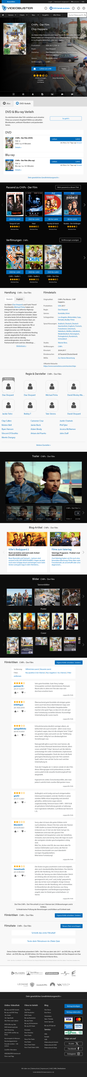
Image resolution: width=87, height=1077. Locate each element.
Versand (79, 143)
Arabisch (61, 323)
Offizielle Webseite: (51, 363)
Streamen (73, 8)
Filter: (16, 673)
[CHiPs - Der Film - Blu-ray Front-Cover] (56, 645)
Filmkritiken (48, 1016)
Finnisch (78, 326)
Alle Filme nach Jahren (11, 1021)
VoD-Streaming (9, 1030)
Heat (33, 223)
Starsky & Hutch (53, 223)
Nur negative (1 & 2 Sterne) (56, 673)
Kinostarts (27, 1030)
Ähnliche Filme (15, 229)
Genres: (34, 58)
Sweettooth (19, 869)
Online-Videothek (11, 1005)
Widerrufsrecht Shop (50, 1047)
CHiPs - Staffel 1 (14, 276)
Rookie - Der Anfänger (72, 223)
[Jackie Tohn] (8, 405)
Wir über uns (25, 1068)
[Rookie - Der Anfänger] (72, 204)
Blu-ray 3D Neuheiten (31, 1023)
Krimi (55, 58)
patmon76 (18, 686)
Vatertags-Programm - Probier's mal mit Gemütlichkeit (67, 554)
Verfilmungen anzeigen (70, 240)
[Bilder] (52, 94)
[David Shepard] (73, 405)
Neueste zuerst (45, 669)
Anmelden (11, 2)
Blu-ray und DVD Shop (11, 1012)
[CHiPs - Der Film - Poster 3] (43, 621)
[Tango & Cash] (15, 204)
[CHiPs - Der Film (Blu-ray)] (9, 165)
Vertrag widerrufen (73, 1012)
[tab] (6, 103)
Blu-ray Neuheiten (30, 1018)
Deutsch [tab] (9, 299)
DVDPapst (18, 704)
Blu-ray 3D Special (49, 1025)
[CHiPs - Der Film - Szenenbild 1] (19, 597)
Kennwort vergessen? (61, 2)
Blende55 (18, 824)
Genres (10, 15)
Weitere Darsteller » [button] (43, 445)
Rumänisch (73, 336)
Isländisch (76, 331)
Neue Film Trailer (29, 1039)
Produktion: (35, 45)
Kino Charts (27, 1035)
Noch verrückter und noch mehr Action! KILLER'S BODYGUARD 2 (24, 554)
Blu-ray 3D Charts (29, 1026)
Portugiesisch (63, 336)
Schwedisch (62, 339)
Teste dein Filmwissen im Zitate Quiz (43, 941)
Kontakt (46, 1037)
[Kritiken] (62, 94)
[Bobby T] (30, 405)
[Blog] (42, 94)
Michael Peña (61, 52)
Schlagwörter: (49, 317)
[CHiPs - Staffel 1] (15, 257)
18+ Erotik (7, 1015)
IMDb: (46, 358)
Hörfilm (69, 331)
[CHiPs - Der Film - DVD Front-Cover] (13, 645)
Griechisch (71, 329)
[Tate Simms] (52, 405)
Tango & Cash (15, 223)
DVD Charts (27, 1015)
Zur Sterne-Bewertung (66, 358)
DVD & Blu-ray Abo (10, 1024)
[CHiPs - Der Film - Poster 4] (58, 621)
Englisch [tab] (19, 299)
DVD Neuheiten (29, 1012)
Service (47, 1029)
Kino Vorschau (28, 1032)
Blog (83, 8)
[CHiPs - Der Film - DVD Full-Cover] (41, 645)
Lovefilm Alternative (10, 1050)
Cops (79, 317)
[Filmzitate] (72, 94)
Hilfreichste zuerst (32, 669)
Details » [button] (18, 147)
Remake (61, 320)
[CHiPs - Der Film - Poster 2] (29, 621)
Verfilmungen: (36, 62)
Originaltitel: (48, 299)
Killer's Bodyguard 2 (19, 549)
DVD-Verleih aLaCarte (61, 8)
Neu (33, 15)
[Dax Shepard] (30, 386)
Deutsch (68, 323)
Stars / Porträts (48, 1019)
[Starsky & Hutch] (53, 204)
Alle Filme (56, 15)
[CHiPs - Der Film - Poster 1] (15, 621)
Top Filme (27, 1010)
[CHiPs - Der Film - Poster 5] (72, 621)
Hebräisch (61, 331)
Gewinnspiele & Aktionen (12, 1038)
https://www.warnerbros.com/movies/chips (60, 366)
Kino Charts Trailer (29, 1045)
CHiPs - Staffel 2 (34, 276)
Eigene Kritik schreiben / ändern (69, 662)
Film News (47, 1010)
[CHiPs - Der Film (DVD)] (9, 142)
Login (50, 2)
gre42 (16, 796)
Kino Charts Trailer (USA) (31, 1047)
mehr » (61, 40)
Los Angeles (62, 317)
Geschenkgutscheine (10, 1041)
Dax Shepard (51, 49)
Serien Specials (48, 1022)
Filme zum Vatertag (61, 549)
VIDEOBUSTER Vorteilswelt (12, 1053)
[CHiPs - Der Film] (14, 39)
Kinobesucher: (49, 354)
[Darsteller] (33, 94)
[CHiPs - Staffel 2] (34, 257)
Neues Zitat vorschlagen (71, 926)
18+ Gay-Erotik (8, 1018)
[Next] (84, 205)
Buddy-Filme (70, 320)
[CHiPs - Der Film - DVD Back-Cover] (27, 645)
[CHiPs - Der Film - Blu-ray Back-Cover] (70, 645)
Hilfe (45, 1034)
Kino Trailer (27, 1042)
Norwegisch (74, 334)
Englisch (71, 326)
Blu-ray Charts (28, 1021)
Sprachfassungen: (50, 323)
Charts (22, 15)
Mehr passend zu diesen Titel (68, 187)
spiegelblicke (20, 728)
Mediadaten (62, 1068)
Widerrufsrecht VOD (50, 1045)
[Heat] (34, 204)
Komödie (49, 58)
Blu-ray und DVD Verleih (11, 1010)
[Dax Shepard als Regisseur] (8, 386)
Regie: (33, 49)
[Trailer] (23, 94)
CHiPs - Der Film (53, 276)
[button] (83, 512)
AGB (45, 1039)
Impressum (44, 1068)
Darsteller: (35, 52)
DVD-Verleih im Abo (45, 8)
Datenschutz (35, 1068)
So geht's (45, 15)
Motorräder (72, 317)
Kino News (47, 1012)
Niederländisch (63, 334)
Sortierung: (18, 669)
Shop (78, 8)
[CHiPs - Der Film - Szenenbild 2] (47, 597)
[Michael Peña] (52, 386)
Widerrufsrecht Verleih (51, 1042)
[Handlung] (14, 94)
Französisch (62, 329)
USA (47, 45)
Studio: (46, 342)
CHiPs (48, 62)
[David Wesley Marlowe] (73, 386)
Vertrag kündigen (73, 1006)
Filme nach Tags (9, 1056)
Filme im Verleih (31, 1005)
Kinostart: (47, 350)
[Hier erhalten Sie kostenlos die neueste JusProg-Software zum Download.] (73, 1032)
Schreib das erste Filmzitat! (43, 932)
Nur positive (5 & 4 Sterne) (35, 673)
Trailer (64, 69)
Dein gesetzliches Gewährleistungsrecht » (43, 177)
